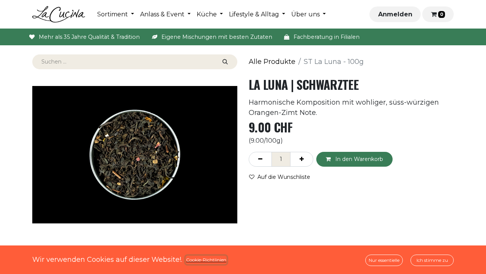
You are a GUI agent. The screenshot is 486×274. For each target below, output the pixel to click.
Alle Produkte (272, 61)
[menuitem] (115, 14)
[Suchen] (225, 61)
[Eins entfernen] (260, 159)
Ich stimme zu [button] (432, 260)
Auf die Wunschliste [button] (283, 177)
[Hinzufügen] (301, 159)
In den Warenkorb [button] (358, 159)
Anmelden (395, 14)
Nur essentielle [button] (384, 260)
